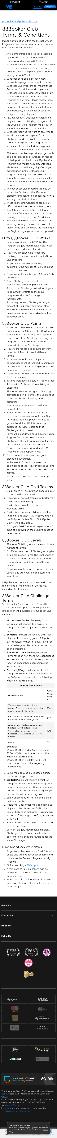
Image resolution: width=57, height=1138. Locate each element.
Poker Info (6, 926)
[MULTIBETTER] (42, 1018)
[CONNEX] (42, 1059)
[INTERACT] (14, 1018)
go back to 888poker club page (19, 21)
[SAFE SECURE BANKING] (42, 1008)
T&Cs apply (33, 865)
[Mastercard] (15, 1009)
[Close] (46, 1125)
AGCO (4, 1097)
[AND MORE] (42, 1027)
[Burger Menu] (3, 7)
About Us (6, 905)
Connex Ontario (12, 1105)
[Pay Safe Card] (15, 999)
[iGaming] (42, 1049)
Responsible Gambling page (17, 1111)
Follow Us (6, 936)
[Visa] (42, 999)
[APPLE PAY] (15, 1028)
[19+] (14, 1049)
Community (7, 915)
